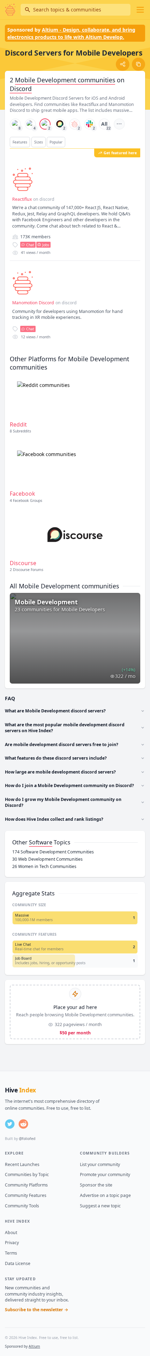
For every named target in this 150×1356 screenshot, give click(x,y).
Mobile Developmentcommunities (65, 80)
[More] (119, 124)
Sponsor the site (96, 1185)
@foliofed (27, 1138)
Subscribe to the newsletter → (36, 1310)
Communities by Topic (27, 1174)
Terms (11, 1253)
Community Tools (22, 1206)
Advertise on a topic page (105, 1195)
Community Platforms (26, 1185)
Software (40, 842)
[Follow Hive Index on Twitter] (10, 1124)
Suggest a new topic (100, 1206)
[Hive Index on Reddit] (23, 1124)
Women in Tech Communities (44, 866)
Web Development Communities (47, 859)
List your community (100, 1164)
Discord (21, 88)
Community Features (25, 1195)
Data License (17, 1263)
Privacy (12, 1243)
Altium (34, 1346)
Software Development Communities (53, 852)
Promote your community (105, 1174)
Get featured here (120, 152)
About (11, 1232)
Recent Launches (22, 1164)
